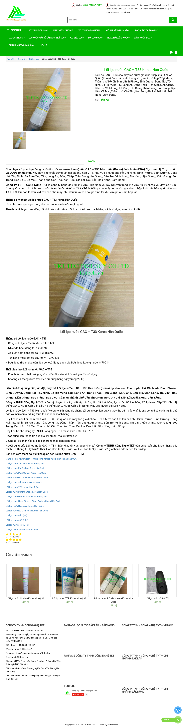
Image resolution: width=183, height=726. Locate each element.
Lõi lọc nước (95, 38)
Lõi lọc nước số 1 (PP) (16, 515)
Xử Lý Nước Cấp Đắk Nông (72, 405)
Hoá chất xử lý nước (118, 38)
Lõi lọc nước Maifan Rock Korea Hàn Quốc (26, 496)
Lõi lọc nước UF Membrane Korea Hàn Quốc (27, 477)
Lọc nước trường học (146, 30)
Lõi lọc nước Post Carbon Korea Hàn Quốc (26, 473)
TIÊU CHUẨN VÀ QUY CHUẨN (21, 45)
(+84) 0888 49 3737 (92, 5)
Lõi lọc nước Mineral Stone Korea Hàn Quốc (27, 492)
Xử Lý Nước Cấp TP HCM (157, 402)
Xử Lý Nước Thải (142, 38)
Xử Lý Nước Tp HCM (38, 30)
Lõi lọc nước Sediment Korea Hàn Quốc (24, 463)
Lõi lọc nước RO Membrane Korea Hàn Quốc (27, 510)
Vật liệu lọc (76, 38)
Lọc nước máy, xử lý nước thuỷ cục (46, 38)
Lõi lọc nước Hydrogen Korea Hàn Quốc (25, 506)
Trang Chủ (11, 59)
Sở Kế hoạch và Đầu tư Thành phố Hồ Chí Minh (31, 638)
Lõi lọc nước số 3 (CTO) (17, 525)
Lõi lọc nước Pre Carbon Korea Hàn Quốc (25, 468)
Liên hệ (43, 45)
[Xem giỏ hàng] (171, 53)
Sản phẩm (22, 59)
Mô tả (91, 161)
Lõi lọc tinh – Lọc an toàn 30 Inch (22, 529)
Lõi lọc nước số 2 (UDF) (17, 520)
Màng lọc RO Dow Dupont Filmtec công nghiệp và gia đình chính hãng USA (41, 459)
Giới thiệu (16, 30)
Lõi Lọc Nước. (117, 405)
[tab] (91, 161)
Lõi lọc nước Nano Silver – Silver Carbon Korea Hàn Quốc (33, 501)
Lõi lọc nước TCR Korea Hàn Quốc (22, 487)
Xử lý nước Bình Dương (118, 30)
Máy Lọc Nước (16, 38)
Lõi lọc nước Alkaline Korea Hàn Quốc (24, 482)
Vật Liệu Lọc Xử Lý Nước (88, 449)
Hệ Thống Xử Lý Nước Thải (28, 449)
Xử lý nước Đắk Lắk (63, 30)
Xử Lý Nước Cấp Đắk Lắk (28, 405)
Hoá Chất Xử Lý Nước (59, 449)
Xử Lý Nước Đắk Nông (89, 30)
